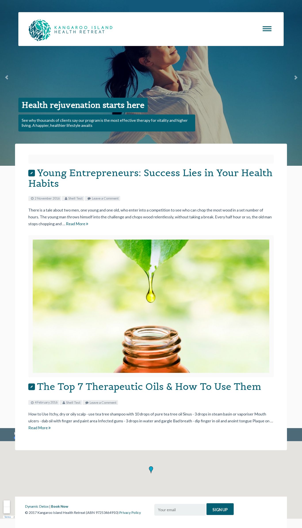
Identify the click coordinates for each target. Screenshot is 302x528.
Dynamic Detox (37, 506)
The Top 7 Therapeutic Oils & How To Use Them (149, 386)
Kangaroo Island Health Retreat (70, 30)
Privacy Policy (130, 512)
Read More (76, 223)
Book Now (59, 506)
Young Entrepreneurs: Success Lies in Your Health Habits (150, 178)
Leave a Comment (105, 198)
